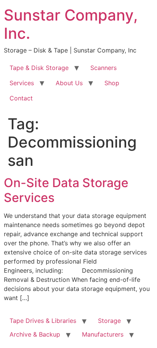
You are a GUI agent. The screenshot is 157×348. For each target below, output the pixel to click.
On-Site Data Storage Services (66, 190)
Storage (109, 320)
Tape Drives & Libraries (43, 320)
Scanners (103, 68)
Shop (111, 83)
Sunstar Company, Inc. (71, 24)
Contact (21, 98)
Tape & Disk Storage (39, 68)
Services (22, 83)
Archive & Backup (35, 334)
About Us (69, 83)
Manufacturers (102, 334)
